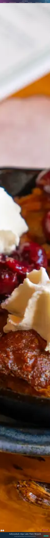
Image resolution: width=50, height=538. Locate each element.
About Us (46, 2)
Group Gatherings (30, 2)
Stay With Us (4, 2)
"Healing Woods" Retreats (38, 2)
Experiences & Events (22, 2)
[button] (1, 530)
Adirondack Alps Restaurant (12, 2)
